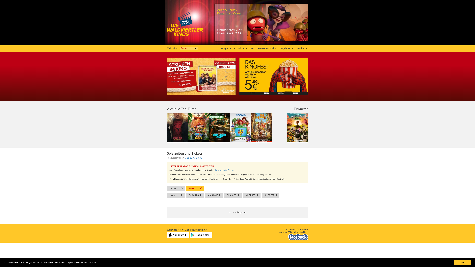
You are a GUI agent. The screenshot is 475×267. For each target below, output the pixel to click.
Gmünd (173, 188)
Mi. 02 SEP (250, 195)
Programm (226, 48)
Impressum (291, 229)
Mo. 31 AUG (213, 195)
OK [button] (463, 263)
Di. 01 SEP (231, 195)
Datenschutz (302, 229)
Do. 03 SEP (269, 195)
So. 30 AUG (194, 195)
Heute (172, 195)
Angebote (285, 48)
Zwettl (191, 188)
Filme (241, 48)
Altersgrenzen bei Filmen (223, 170)
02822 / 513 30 (193, 157)
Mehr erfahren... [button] (91, 262)
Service (300, 48)
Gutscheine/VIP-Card (262, 48)
